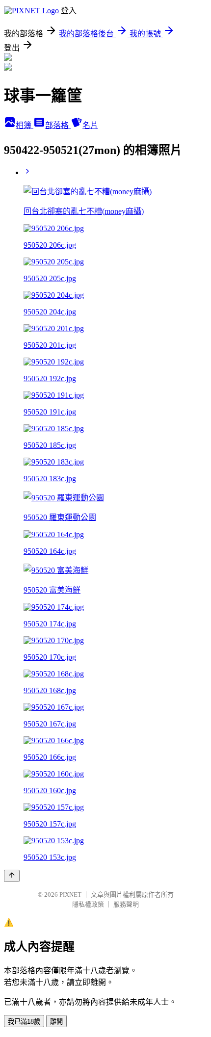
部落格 (58, 125)
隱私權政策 (88, 904)
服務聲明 (126, 904)
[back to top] (12, 876)
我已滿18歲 (24, 1021)
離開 (56, 1021)
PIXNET (70, 894)
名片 (90, 125)
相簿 (24, 125)
